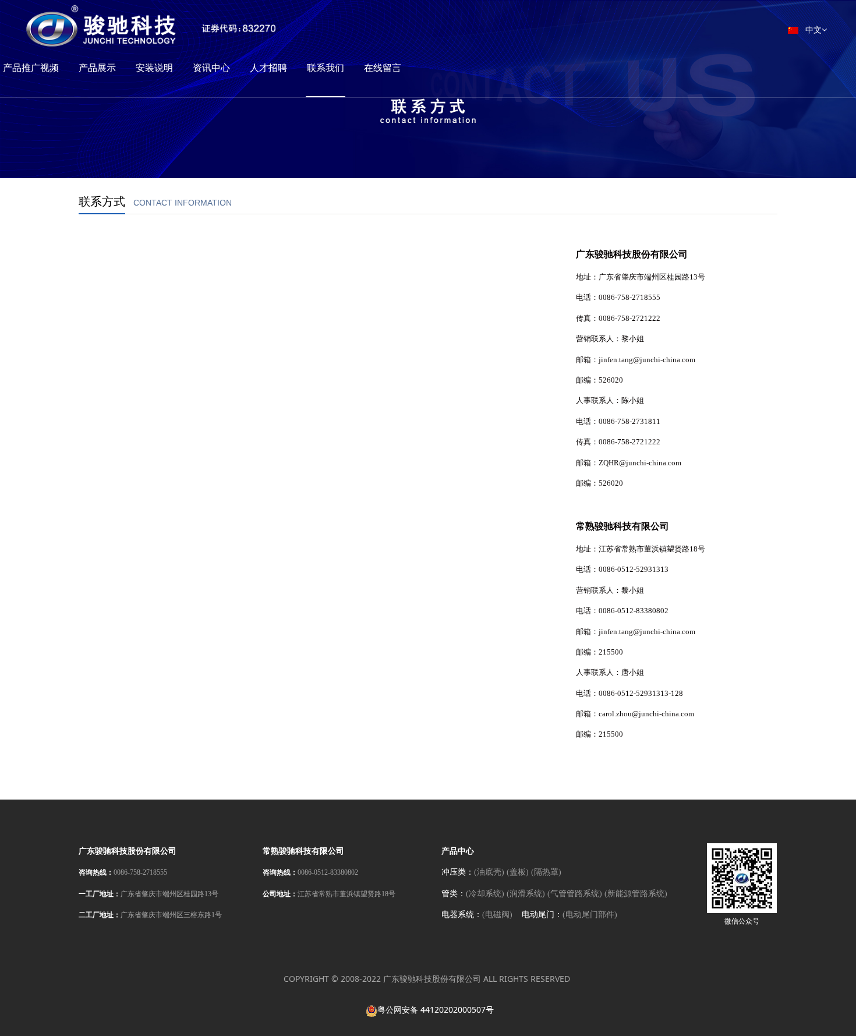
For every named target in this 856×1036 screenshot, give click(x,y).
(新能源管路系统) (635, 893)
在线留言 (382, 68)
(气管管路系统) (574, 893)
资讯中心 (211, 68)
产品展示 (97, 68)
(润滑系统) (526, 893)
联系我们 (325, 68)
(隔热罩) (546, 872)
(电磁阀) (497, 914)
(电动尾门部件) (590, 914)
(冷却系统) (485, 893)
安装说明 (154, 68)
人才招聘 (268, 68)
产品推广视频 (31, 68)
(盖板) (518, 872)
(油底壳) (489, 872)
